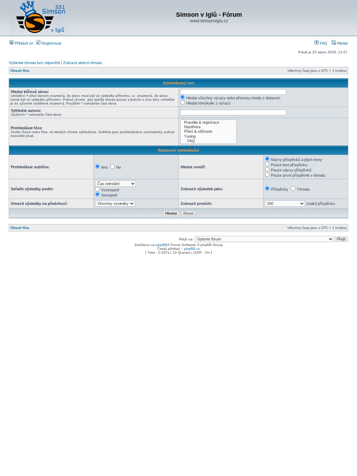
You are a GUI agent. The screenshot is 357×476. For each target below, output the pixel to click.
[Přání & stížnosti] (208, 131)
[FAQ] (208, 141)
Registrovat (50, 43)
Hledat (342, 43)
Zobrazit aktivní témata (82, 63)
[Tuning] (208, 136)
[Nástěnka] (208, 127)
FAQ (323, 43)
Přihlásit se (23, 43)
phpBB (161, 245)
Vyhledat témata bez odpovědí (34, 63)
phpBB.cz (192, 249)
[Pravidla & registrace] (208, 122)
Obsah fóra (19, 70)
